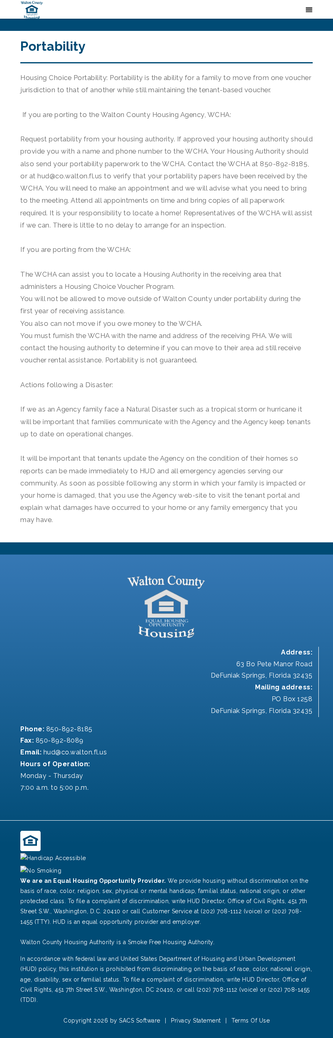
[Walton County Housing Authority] (31, 10)
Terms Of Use (250, 1020)
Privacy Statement (196, 1020)
